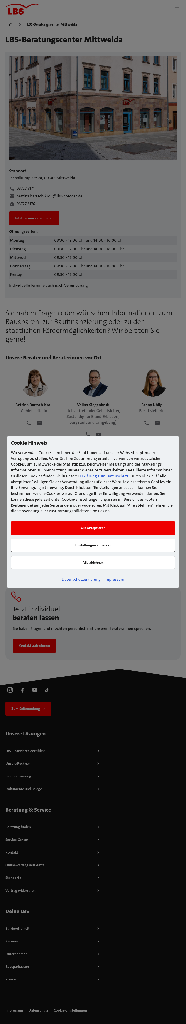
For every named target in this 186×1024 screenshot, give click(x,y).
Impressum (114, 579)
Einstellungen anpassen (93, 545)
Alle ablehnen (93, 562)
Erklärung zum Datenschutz (104, 476)
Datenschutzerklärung (81, 579)
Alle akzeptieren (93, 528)
